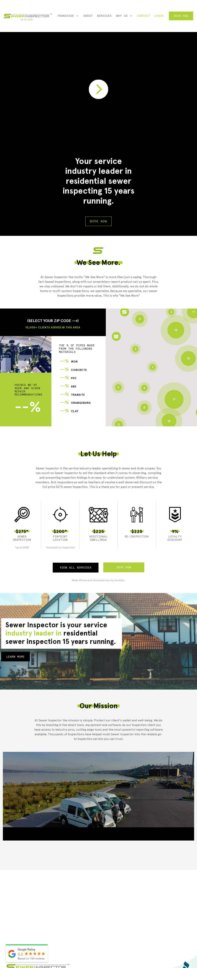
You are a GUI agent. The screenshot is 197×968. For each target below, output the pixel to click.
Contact (143, 15)
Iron (69, 361)
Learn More (15, 656)
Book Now (181, 15)
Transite (72, 394)
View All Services (75, 567)
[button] (116, 336)
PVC (68, 378)
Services (104, 15)
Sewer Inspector (28, 16)
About (88, 15)
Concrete (73, 370)
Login (159, 15)
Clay (69, 411)
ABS (68, 386)
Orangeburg (75, 403)
